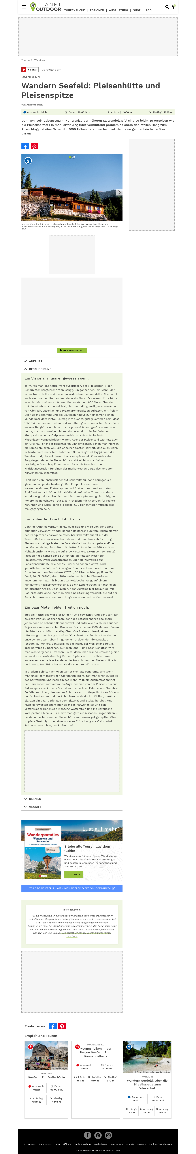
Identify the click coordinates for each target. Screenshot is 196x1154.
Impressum (30, 1144)
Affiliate (67, 1144)
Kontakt (130, 1144)
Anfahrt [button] (35, 361)
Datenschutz (45, 1144)
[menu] (24, 7)
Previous (24, 192)
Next (119, 192)
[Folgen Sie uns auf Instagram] (108, 1135)
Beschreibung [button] (40, 369)
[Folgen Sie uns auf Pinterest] (98, 1135)
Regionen (97, 10)
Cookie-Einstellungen (160, 1144)
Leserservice (116, 1144)
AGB (57, 1144)
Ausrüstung (118, 10)
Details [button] (35, 798)
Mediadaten (100, 1144)
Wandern (39, 60)
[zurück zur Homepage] (45, 7)
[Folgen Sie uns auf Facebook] (87, 1135)
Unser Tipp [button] (37, 806)
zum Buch (73, 874)
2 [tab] (74, 157)
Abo (148, 10)
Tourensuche (74, 10)
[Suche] (167, 7)
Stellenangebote (82, 1144)
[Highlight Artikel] (173, 7)
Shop (137, 10)
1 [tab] (70, 157)
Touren (25, 60)
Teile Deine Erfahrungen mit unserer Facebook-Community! (70, 888)
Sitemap (141, 1144)
